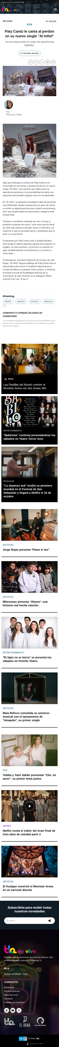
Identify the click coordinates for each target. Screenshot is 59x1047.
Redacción (9, 987)
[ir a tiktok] (6, 1010)
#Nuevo (21, 301)
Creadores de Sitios (36, 1043)
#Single (35, 301)
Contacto (8, 998)
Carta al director (12, 991)
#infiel (8, 301)
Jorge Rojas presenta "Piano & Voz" (26, 549)
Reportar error (11, 995)
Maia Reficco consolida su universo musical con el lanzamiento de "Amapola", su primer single (26, 717)
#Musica (48, 301)
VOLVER (52, 21)
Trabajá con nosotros (14, 1002)
